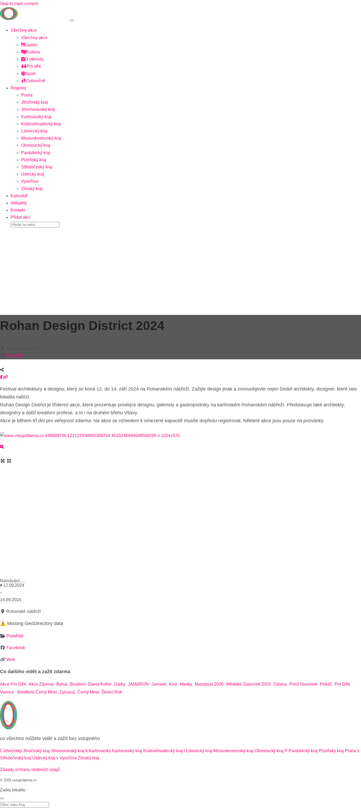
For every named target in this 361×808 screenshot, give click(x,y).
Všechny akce (24, 30)
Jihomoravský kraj (38, 109)
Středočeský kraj (36, 167)
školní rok (111, 692)
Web (10, 659)
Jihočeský (12, 751)
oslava (280, 684)
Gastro (31, 45)
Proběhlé (15, 355)
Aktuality (19, 203)
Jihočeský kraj (34, 102)
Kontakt (18, 210)
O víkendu (34, 59)
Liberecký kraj (34, 131)
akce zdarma (41, 684)
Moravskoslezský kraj (41, 138)
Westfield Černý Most (37, 692)
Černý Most (88, 692)
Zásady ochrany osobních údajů (30, 769)
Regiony (18, 88)
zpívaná (67, 692)
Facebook (15, 647)
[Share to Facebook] (1, 377)
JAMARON (138, 684)
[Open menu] (72, 20)
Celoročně (35, 81)
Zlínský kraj (32, 188)
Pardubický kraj (35, 152)
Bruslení (78, 684)
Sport (30, 73)
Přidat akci (20, 217)
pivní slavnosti (303, 684)
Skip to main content (19, 3)
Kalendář (19, 196)
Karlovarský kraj (36, 116)
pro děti (342, 684)
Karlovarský (100, 751)
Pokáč (326, 684)
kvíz (173, 684)
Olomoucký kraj (35, 145)
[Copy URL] (5, 377)
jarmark (158, 684)
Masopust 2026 (209, 684)
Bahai (61, 684)
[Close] (2, 798)
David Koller (100, 684)
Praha (27, 95)
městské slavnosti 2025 (248, 684)
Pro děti (33, 66)
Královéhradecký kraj (41, 124)
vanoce (7, 692)
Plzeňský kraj (33, 160)
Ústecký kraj (32, 174)
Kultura (33, 52)
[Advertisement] (180, 269)
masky (186, 684)
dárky (119, 684)
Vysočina (29, 181)
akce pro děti (13, 684)
